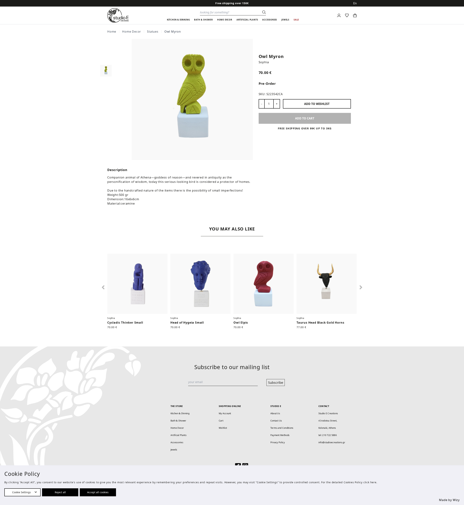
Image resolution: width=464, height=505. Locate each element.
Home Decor (131, 32)
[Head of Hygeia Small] (200, 284)
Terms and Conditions (281, 427)
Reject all (60, 492)
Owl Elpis (240, 323)
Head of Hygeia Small (187, 323)
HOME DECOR (224, 19)
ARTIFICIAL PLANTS (247, 19)
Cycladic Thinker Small (125, 323)
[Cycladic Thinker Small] (137, 284)
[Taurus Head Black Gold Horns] (327, 284)
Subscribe (275, 382)
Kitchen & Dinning (180, 413)
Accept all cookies (98, 492)
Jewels (174, 449)
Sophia (264, 62)
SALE (296, 19)
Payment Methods (280, 435)
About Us (275, 413)
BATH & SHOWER (203, 19)
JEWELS (285, 19)
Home (111, 32)
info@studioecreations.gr (331, 442)
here (373, 482)
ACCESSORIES (269, 19)
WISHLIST (317, 104)
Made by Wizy (449, 500)
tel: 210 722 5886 (327, 435)
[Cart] (355, 15)
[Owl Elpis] (263, 284)
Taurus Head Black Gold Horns (320, 323)
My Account (225, 413)
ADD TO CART (304, 118)
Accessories (177, 442)
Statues (152, 32)
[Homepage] (118, 15)
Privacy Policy (277, 442)
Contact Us (276, 420)
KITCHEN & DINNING (178, 19)
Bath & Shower (178, 420)
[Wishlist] (347, 15)
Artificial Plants (179, 435)
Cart (221, 420)
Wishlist (223, 427)
